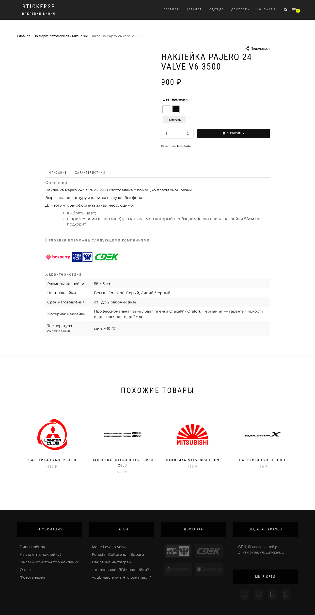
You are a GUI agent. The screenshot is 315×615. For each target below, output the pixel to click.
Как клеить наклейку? (41, 554)
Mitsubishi (80, 36)
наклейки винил (38, 13)
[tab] (58, 173)
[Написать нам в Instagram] (244, 594)
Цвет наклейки (175, 99)
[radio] (166, 109)
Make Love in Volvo (109, 546)
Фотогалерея (32, 577)
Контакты (266, 9)
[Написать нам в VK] (286, 594)
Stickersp (38, 7)
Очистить (174, 120)
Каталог (194, 9)
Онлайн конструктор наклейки (49, 562)
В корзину (236, 133)
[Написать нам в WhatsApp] (272, 594)
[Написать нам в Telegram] (258, 594)
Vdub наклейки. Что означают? (121, 577)
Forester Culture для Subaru (118, 554)
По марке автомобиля (51, 36)
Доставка (240, 9)
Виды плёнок (32, 546)
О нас (25, 569)
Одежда (216, 9)
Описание (58, 172)
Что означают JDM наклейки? (120, 569)
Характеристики (90, 172)
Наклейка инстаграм (112, 562)
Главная (171, 9)
